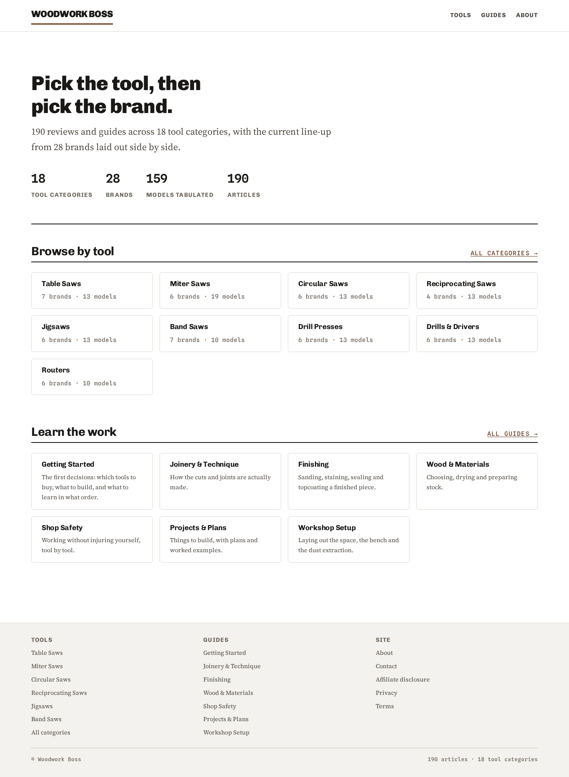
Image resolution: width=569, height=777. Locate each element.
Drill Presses (320, 326)
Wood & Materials (458, 464)
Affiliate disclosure (403, 679)
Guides (493, 15)
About (527, 15)
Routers (56, 370)
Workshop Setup (326, 527)
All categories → (504, 252)
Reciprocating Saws (461, 283)
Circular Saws (323, 283)
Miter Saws (190, 283)
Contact (386, 666)
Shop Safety (62, 527)
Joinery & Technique (204, 464)
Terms (385, 706)
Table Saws (61, 283)
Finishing (313, 464)
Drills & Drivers (453, 326)
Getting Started (68, 464)
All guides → (512, 433)
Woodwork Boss (72, 14)
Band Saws (189, 326)
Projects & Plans (198, 527)
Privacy (386, 693)
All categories (50, 732)
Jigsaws (56, 326)
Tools (460, 15)
